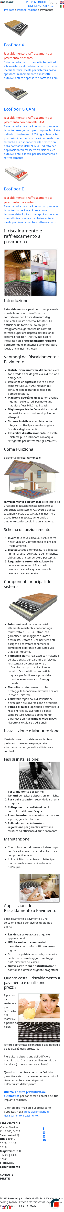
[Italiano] (9, 1207)
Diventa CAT (28, 1155)
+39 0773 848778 (10, 1182)
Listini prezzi (29, 1127)
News (24, 1151)
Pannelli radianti (27, 10)
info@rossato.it (9, 1186)
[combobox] (54, 3)
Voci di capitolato (32, 1147)
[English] (4, 1207)
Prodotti (9, 10)
